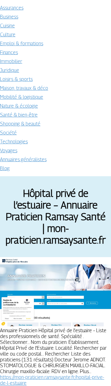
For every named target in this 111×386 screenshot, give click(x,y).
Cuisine (7, 26)
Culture (7, 35)
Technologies (14, 142)
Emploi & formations (21, 43)
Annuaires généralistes (23, 159)
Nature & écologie (19, 106)
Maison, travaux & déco (24, 88)
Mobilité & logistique (21, 97)
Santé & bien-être (19, 115)
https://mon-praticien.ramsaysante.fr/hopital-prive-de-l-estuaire (52, 380)
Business (9, 17)
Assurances (11, 8)
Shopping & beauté (20, 124)
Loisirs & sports (16, 79)
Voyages (8, 150)
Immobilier (11, 61)
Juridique (9, 70)
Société (8, 133)
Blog (5, 168)
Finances (9, 52)
